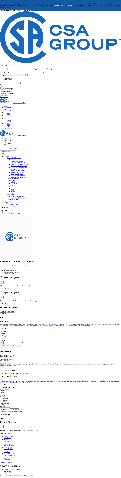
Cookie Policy (40, 72)
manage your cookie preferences (62, 5)
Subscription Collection (17, 196)
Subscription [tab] (11, 311)
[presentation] (0, 64)
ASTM (13, 182)
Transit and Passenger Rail (18, 175)
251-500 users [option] (4, 400)
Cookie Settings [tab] (8, 78)
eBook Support (8, 447)
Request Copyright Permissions (9, 411)
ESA (12, 185)
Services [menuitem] (6, 207)
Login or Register (8, 422)
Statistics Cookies (7, 91)
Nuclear (13, 169)
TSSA (12, 193)
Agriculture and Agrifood (18, 177)
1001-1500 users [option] (4, 403)
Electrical (13, 159)
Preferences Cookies (8, 90)
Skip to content (4, 97)
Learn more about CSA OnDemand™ (19, 382)
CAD (8, 114)
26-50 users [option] (3, 395)
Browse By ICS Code (13, 199)
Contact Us (21, 411)
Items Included (4, 382)
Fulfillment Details (9, 445)
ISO (12, 188)
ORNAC (13, 191)
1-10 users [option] (3, 392)
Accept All (25, 5)
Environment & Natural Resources (20, 164)
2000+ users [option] (3, 406)
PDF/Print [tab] (3, 311)
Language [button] (6, 118)
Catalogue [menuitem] (6, 156)
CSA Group (14, 183)
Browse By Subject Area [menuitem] (14, 158)
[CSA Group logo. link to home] (60, 62)
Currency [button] (6, 123)
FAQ (5, 458)
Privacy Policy (8, 471)
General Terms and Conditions (12, 469)
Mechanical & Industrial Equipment (21, 167)
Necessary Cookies (7, 88)
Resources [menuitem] (6, 202)
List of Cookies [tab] (8, 79)
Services (6, 439)
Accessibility (7, 472)
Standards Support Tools (14, 206)
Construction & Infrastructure (19, 166)
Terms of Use (58, 325)
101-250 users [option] (4, 398)
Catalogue (6, 441)
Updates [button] (3, 418)
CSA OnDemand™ (9, 128)
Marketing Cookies (7, 93)
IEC (12, 186)
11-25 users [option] (3, 394)
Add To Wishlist (15, 346)
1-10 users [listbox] (3, 390)
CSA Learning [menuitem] (8, 201)
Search (2, 83)
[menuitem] (66, 159)
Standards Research (12, 204)
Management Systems (17, 174)
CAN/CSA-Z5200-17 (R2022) (12, 213)
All (3, 86)
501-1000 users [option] (4, 402)
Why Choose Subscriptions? (18, 198)
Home (5, 210)
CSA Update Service (9, 455)
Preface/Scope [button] (5, 414)
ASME (13, 180)
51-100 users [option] (3, 397)
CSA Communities (9, 453)
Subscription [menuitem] (10, 194)
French (9, 110)
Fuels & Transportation (17, 161)
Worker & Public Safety (17, 172)
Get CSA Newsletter (6, 462)
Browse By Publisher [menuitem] (13, 178)
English (9, 120)
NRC (12, 190)
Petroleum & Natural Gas (18, 162)
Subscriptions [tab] (4, 348)
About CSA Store (8, 436)
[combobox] (8, 151)
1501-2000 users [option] (4, 405)
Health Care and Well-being (18, 170)
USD (5, 112)
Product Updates (8, 449)
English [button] (6, 109)
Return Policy (7, 444)
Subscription (7, 438)
